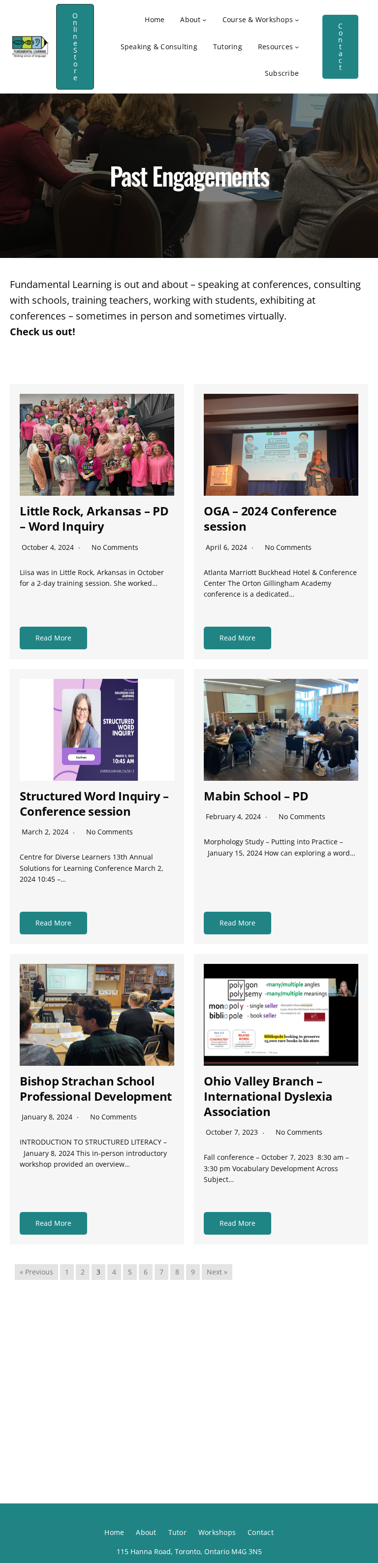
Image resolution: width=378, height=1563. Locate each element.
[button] (75, 47)
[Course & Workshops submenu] (297, 20)
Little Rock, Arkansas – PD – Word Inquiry (94, 518)
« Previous (36, 1271)
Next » (217, 1271)
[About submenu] (204, 20)
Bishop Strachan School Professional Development (96, 1088)
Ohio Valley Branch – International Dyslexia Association (268, 1096)
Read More (53, 637)
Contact (340, 46)
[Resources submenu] (297, 47)
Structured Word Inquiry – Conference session (94, 803)
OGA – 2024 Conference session (270, 518)
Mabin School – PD (256, 796)
